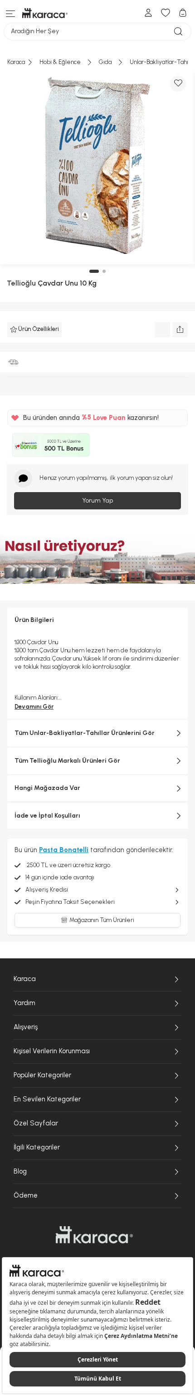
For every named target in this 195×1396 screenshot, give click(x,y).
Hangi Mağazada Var (47, 788)
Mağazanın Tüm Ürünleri (101, 920)
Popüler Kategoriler (42, 1075)
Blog (20, 1171)
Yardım (24, 1003)
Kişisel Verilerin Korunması (52, 1051)
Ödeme (26, 1195)
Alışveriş (26, 1027)
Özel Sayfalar (36, 1123)
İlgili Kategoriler (37, 1147)
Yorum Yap (97, 500)
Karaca (25, 979)
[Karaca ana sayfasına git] (94, 1234)
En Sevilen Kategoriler (47, 1099)
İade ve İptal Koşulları (47, 815)
